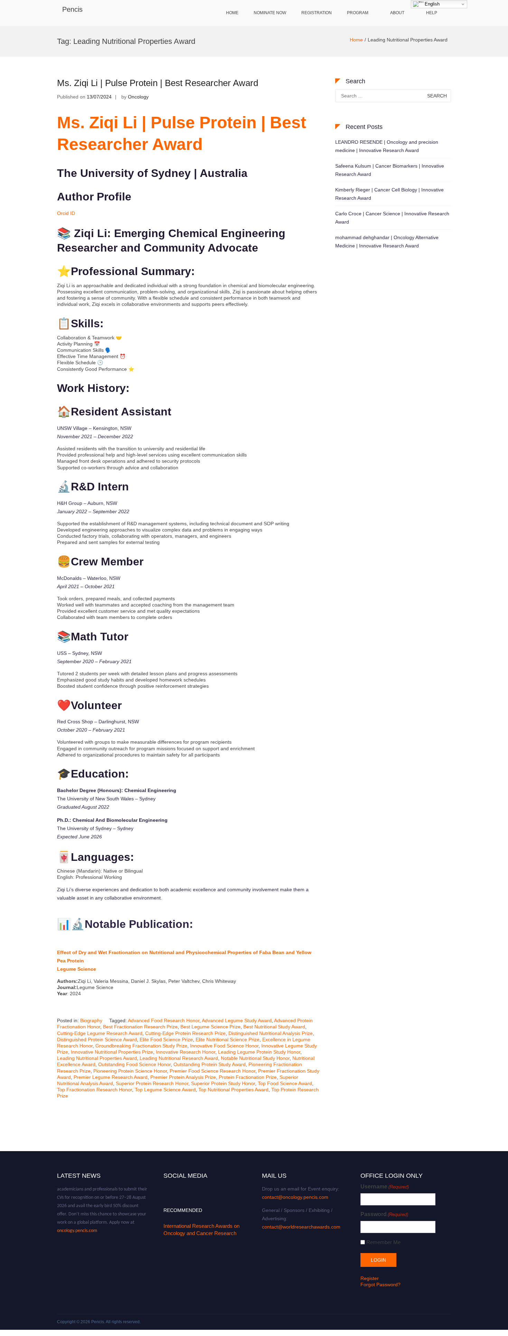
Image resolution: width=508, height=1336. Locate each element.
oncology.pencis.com (77, 1221)
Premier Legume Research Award (111, 1077)
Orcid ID (66, 213)
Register (369, 1278)
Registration (316, 12)
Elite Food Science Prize (166, 1039)
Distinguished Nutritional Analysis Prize (270, 1033)
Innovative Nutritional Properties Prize (112, 1052)
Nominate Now (270, 12)
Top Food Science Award (285, 1083)
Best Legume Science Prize (210, 1026)
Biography (91, 1020)
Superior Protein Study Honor (223, 1083)
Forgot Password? (380, 1284)
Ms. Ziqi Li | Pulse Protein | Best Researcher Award (157, 83)
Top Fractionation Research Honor (94, 1089)
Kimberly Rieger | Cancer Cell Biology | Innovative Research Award (389, 194)
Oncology (138, 97)
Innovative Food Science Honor (224, 1045)
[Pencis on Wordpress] (197, 1186)
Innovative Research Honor (185, 1052)
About (397, 12)
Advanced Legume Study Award (237, 1020)
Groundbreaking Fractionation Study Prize (141, 1045)
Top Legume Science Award (165, 1089)
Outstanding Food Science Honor (134, 1064)
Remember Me (383, 1242)
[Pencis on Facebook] (166, 1186)
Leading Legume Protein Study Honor (259, 1052)
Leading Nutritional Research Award (179, 1058)
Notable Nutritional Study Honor (255, 1058)
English (431, 4)
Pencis (72, 9)
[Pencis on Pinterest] (202, 1186)
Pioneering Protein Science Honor (130, 1071)
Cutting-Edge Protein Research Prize (185, 1033)
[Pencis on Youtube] (181, 1186)
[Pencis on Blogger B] (176, 1186)
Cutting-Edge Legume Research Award (99, 1033)
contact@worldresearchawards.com (301, 1227)
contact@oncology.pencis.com (295, 1197)
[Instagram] (192, 1186)
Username (384, 1186)
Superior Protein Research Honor (152, 1083)
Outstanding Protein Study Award (209, 1064)
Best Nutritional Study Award (274, 1026)
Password (384, 1214)
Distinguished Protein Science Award (97, 1039)
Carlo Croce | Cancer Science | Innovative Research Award (392, 218)
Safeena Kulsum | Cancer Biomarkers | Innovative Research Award (389, 170)
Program (357, 12)
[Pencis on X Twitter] (171, 1186)
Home (232, 12)
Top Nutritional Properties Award (233, 1089)
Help (431, 12)
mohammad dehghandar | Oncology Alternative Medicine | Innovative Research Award (387, 241)
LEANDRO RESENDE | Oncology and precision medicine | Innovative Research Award (386, 146)
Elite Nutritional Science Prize (228, 1039)
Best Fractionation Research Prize (140, 1026)
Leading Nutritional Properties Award (97, 1058)
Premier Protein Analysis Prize (183, 1077)
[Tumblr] (186, 1186)
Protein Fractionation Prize (248, 1077)
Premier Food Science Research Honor (212, 1071)
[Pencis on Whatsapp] (207, 1186)
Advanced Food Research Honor (163, 1020)
